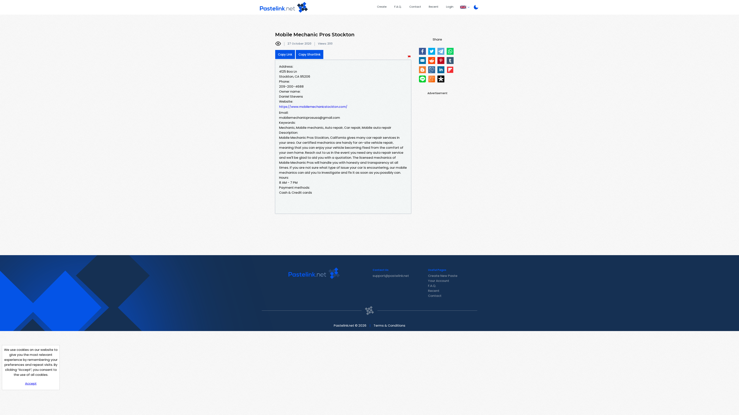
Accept (31, 383)
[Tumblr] (450, 60)
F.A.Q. (398, 7)
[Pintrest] (440, 60)
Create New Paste (442, 275)
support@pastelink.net (391, 275)
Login (449, 7)
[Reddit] (431, 60)
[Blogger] (422, 69)
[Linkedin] (440, 69)
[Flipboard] (450, 69)
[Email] (422, 60)
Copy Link (285, 54)
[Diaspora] (440, 79)
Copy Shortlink (309, 54)
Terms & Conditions (389, 325)
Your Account (438, 280)
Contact (415, 7)
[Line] (422, 79)
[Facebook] (422, 51)
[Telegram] (440, 51)
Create (382, 7)
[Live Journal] (431, 69)
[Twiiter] (431, 51)
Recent (433, 7)
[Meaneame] (431, 79)
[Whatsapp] (450, 51)
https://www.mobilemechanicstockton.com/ (313, 107)
